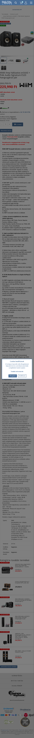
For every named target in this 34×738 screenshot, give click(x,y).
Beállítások (22, 376)
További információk (17, 371)
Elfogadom (13, 376)
